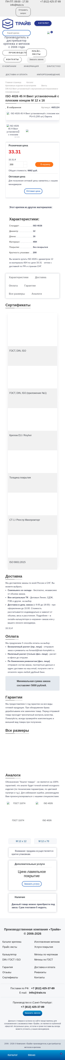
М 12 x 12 (20, 841)
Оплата (13, 285)
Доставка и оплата (44, 967)
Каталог (29, 82)
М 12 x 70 (44, 841)
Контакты (39, 977)
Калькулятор (9, 954)
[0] (48, 32)
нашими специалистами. (47, 796)
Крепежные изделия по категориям (20, 86)
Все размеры (17, 294)
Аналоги (37, 294)
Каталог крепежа (11, 942)
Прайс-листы (9, 947)
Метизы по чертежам (46, 954)
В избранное (13, 107)
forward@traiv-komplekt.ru (41, 650)
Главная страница (13, 82)
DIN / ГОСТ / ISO (11, 959)
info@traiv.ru (37, 992)
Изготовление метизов (47, 942)
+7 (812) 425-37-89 (43, 988)
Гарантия (7, 967)
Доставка (40, 277)
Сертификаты (10, 977)
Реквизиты (40, 972)
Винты (44, 86)
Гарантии (30, 285)
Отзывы (6, 972)
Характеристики (18, 277)
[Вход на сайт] (9, 13)
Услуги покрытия (43, 947)
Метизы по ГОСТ (43, 959)
